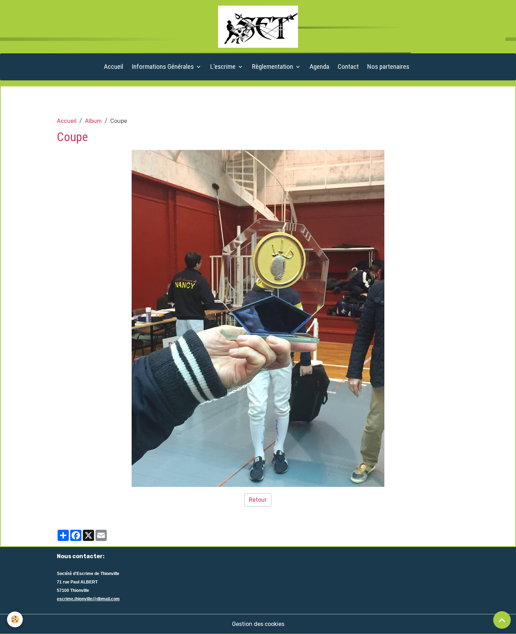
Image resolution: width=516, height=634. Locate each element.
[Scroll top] (502, 620)
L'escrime (223, 66)
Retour (258, 499)
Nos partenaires (388, 66)
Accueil (113, 66)
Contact (348, 66)
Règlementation (273, 66)
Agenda (319, 66)
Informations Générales (163, 66)
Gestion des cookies (258, 624)
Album (93, 121)
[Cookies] (15, 619)
